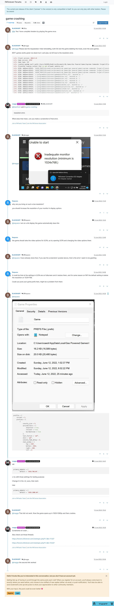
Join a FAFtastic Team (19, 123)
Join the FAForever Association (36, 123)
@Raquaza (26, 220)
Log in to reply (102, 23)
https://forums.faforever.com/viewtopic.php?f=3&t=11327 (33, 539)
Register (10, 593)
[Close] (106, 576)
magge (14, 104)
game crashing (31, 107)
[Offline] (8, 105)
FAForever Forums (13, 2)
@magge (26, 46)
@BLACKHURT (48, 104)
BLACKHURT (16, 28)
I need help (11, 22)
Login (17, 593)
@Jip (25, 28)
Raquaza (15, 201)
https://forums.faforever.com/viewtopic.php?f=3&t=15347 (33, 543)
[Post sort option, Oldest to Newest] (94, 22)
